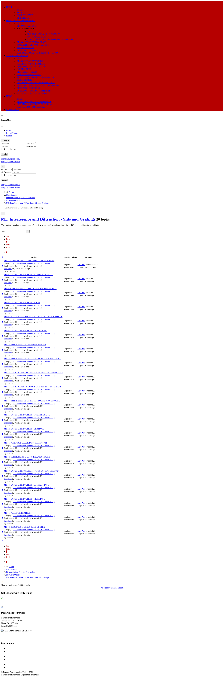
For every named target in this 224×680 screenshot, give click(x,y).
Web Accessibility (13, 667)
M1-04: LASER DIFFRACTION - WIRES (22, 303)
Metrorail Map (12, 656)
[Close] (2, 126)
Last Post (8, 269)
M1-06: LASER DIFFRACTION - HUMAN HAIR (25, 331)
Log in (4, 154)
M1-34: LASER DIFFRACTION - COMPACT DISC (26, 485)
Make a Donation (13, 662)
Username (30, 143)
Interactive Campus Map (16, 654)
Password (29, 146)
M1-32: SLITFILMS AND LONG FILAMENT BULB (27, 457)
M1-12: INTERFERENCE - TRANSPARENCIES (25, 345)
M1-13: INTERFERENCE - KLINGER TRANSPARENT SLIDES (32, 359)
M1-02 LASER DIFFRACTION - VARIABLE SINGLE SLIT (30, 288)
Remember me (10, 149)
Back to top (5, 677)
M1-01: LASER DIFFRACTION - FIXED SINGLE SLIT (28, 274)
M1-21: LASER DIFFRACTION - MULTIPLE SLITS (27, 415)
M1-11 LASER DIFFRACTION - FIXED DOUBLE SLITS (29, 260)
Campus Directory (13, 648)
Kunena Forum (117, 588)
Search (9, 136)
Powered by (105, 588)
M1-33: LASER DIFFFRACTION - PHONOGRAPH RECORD (31, 471)
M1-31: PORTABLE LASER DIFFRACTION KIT (25, 443)
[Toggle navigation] (2, 115)
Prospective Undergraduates (17, 651)
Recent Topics (12, 133)
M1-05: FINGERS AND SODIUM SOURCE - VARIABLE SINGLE (33, 317)
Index (8, 130)
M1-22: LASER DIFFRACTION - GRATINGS (24, 429)
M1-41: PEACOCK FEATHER (17, 513)
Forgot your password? (10, 159)
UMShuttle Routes (14, 659)
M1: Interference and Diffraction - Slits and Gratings (48, 219)
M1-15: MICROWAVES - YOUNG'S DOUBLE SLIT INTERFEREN (33, 387)
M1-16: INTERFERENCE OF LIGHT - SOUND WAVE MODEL (32, 401)
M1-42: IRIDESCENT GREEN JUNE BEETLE (24, 527)
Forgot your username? (10, 161)
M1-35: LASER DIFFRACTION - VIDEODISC (24, 499)
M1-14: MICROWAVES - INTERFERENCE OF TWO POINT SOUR (33, 373)
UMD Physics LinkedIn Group (19, 665)
